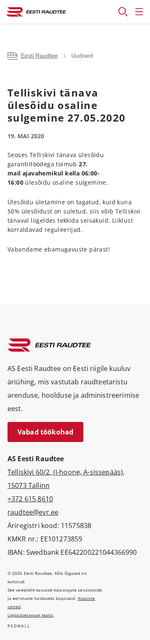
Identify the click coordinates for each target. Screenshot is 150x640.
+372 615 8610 (30, 498)
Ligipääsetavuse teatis (30, 615)
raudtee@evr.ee (33, 512)
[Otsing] (123, 12)
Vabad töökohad (45, 432)
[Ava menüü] (139, 11)
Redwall (19, 626)
